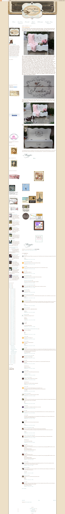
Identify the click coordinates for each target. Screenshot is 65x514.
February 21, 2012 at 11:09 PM (29, 326)
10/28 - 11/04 (13, 300)
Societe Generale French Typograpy (15, 247)
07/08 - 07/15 (13, 319)
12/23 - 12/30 (13, 290)
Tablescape (32, 510)
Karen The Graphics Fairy (27, 261)
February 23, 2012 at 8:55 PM (29, 391)
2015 (11, 284)
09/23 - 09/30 (13, 306)
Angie (25, 266)
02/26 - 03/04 (13, 343)
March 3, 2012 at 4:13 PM (28, 479)
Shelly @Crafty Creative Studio (28, 294)
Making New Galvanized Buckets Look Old (15, 268)
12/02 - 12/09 (13, 293)
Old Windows (12, 345)
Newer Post (23, 500)
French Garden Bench (14, 214)
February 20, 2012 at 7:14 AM (29, 273)
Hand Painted (32, 250)
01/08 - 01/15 (13, 361)
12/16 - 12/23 (13, 291)
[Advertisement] (27, 494)
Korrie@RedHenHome (27, 275)
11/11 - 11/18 (13, 297)
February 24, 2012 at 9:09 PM (29, 412)
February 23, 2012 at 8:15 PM (29, 384)
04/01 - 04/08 (13, 337)
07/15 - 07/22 (13, 318)
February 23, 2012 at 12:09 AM (29, 375)
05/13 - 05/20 (13, 329)
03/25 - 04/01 (13, 338)
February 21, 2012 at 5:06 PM (29, 305)
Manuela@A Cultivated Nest (28, 280)
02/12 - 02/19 (13, 355)
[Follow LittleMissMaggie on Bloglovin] (13, 87)
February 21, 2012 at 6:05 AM (29, 292)
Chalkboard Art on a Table (15, 254)
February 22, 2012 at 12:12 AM (29, 334)
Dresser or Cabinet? (14, 261)
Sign (33, 509)
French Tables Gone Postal (15, 220)
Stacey (25, 444)
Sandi (25, 360)
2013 (11, 286)
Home (39, 500)
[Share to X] (36, 249)
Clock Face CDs (13, 346)
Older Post (54, 500)
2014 (11, 285)
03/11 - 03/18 (13, 340)
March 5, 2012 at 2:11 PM (28, 486)
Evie (24, 322)
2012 (11, 287)
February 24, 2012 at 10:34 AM (29, 408)
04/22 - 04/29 (13, 333)
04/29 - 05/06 (13, 332)
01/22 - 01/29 (13, 359)
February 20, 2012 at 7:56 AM (29, 278)
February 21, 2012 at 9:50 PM (29, 312)
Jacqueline (25, 461)
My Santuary (13, 240)
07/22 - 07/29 (13, 317)
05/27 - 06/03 (13, 327)
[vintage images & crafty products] (26, 190)
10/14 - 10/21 (13, 302)
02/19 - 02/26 (13, 344)
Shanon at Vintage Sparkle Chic (28, 427)
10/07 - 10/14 (13, 303)
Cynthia (25, 405)
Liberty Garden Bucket (15, 227)
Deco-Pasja (25, 341)
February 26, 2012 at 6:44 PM (29, 425)
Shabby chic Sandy (26, 393)
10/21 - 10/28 (13, 301)
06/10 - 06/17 (13, 324)
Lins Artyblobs (26, 289)
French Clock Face (13, 348)
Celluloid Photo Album (14, 351)
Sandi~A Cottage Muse (27, 377)
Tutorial (35, 250)
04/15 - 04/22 (13, 334)
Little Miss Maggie (13, 44)
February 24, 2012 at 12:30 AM (29, 395)
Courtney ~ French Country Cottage (28, 435)
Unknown (25, 336)
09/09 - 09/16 (13, 308)
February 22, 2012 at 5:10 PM (29, 368)
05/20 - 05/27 (13, 328)
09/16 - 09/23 (13, 307)
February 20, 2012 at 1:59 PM (29, 282)
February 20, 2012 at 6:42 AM (29, 268)
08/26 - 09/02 (13, 311)
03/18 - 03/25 (13, 339)
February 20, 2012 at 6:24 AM (29, 259)
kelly (25, 420)
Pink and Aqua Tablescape (15, 275)
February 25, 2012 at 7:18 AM (29, 418)
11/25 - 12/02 (13, 295)
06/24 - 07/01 (13, 322)
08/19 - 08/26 (13, 312)
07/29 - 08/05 (13, 316)
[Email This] (35, 249)
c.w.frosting (25, 370)
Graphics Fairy (27, 250)
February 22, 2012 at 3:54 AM (29, 345)
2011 (11, 364)
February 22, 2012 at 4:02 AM (29, 353)
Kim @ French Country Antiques (28, 355)
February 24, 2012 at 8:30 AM (29, 403)
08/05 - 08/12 (13, 314)
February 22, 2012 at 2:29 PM (29, 363)
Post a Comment (24, 488)
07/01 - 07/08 (13, 321)
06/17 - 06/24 (13, 323)
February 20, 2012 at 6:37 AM (29, 264)
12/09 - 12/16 (13, 292)
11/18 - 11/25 (13, 296)
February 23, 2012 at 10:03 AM (29, 379)
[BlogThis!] (36, 249)
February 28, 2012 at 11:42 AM (29, 437)
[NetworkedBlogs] (14, 114)
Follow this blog (14, 115)
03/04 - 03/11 (13, 342)
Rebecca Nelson (26, 307)
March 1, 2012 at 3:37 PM (28, 465)
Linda (25, 347)
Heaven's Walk (26, 467)
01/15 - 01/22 (13, 360)
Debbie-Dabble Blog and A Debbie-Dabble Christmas (31, 328)
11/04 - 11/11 (13, 298)
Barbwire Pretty (26, 475)
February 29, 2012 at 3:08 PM (29, 442)
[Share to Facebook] (37, 249)
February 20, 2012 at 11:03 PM (29, 287)
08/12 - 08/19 (13, 313)
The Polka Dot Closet (27, 300)
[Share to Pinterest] (38, 249)
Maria (25, 410)
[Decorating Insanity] (38, 230)
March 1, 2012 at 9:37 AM (28, 459)
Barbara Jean (25, 314)
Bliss (24, 254)
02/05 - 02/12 (13, 356)
